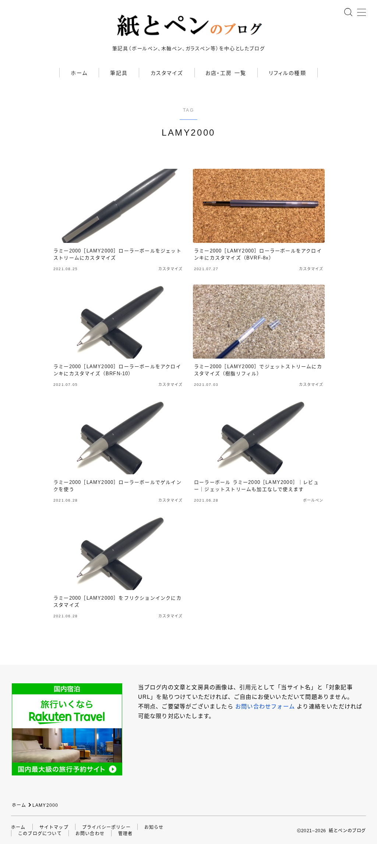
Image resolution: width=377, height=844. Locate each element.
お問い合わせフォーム (265, 706)
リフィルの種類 (287, 73)
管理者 (125, 833)
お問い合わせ (90, 833)
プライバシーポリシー (106, 827)
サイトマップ (53, 827)
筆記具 (119, 73)
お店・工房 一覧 (225, 73)
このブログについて (40, 833)
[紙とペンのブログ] (188, 25)
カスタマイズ (167, 73)
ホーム (79, 73)
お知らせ (154, 827)
